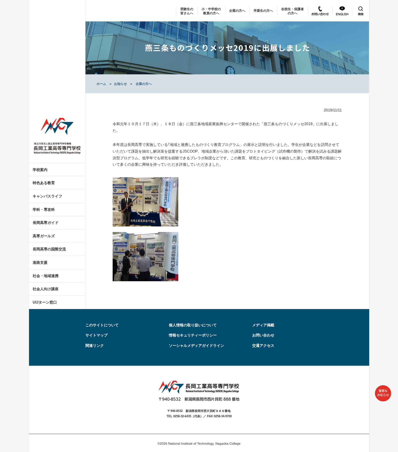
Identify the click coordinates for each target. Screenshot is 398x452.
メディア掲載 (263, 325)
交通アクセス (263, 346)
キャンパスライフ (47, 196)
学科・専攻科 (44, 210)
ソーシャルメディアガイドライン (196, 346)
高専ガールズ (44, 236)
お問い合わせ (263, 335)
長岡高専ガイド (46, 223)
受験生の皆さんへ (186, 11)
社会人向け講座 (46, 289)
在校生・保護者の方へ (292, 11)
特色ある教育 (44, 183)
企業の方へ (237, 10)
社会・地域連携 (46, 276)
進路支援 (40, 262)
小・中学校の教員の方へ (211, 11)
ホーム (101, 84)
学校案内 (40, 170)
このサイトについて (102, 325)
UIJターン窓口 (45, 302)
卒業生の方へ (263, 10)
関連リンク (94, 346)
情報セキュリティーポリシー (193, 335)
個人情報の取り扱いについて (193, 325)
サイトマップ (96, 335)
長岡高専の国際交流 (49, 249)
